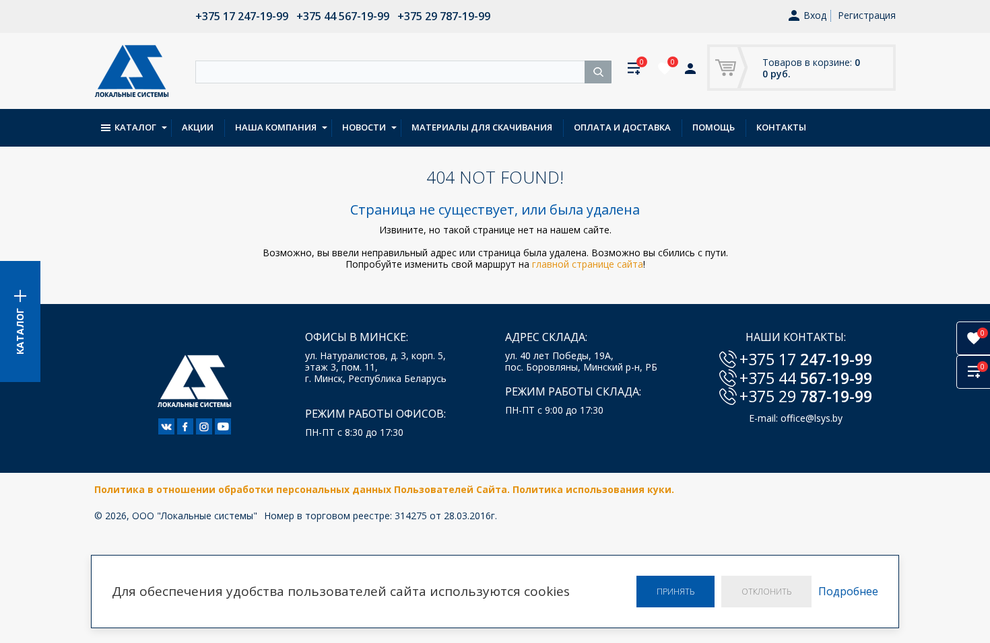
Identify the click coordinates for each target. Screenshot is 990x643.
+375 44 (805, 378)
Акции (197, 127)
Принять (675, 591)
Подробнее (848, 591)
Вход (814, 16)
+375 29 (805, 396)
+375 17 (805, 359)
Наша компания (276, 127)
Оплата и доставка (622, 127)
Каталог (135, 127)
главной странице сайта (587, 264)
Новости (364, 127)
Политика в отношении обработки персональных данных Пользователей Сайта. (303, 489)
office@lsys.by (812, 418)
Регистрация (867, 15)
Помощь (713, 127)
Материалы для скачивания (481, 127)
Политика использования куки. (593, 489)
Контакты (781, 127)
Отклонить (766, 591)
